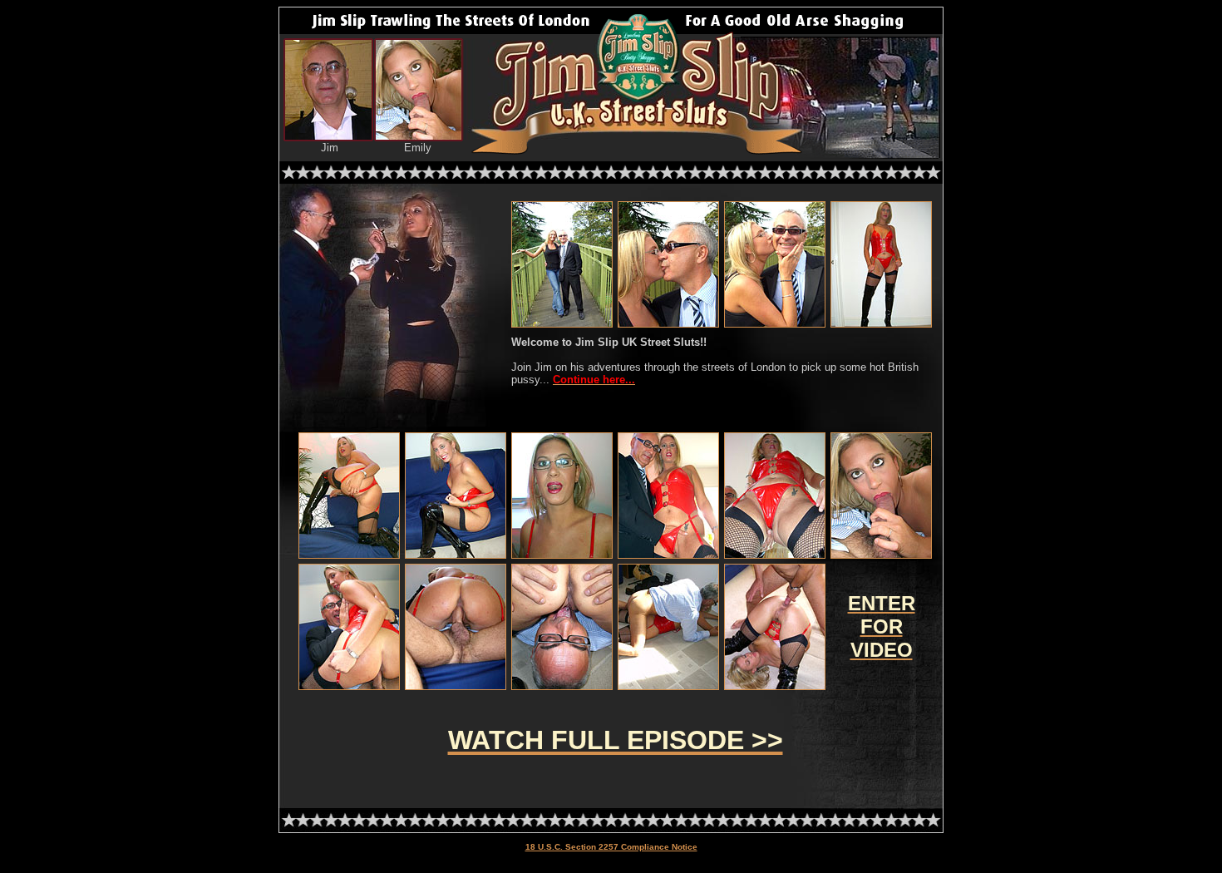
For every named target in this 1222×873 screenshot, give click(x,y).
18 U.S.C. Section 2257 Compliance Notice (611, 846)
